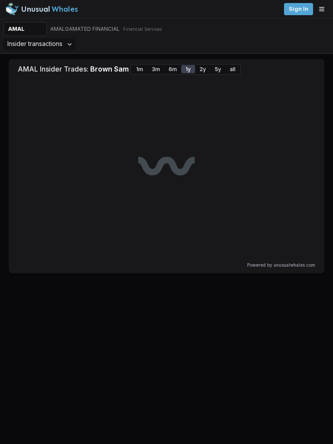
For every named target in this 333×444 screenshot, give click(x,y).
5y (218, 69)
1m (139, 69)
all (232, 69)
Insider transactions (34, 43)
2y (202, 69)
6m (173, 69)
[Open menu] (324, 9)
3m (156, 69)
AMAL (16, 29)
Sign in (298, 9)
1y (188, 69)
